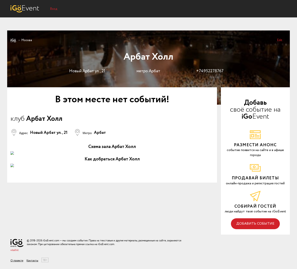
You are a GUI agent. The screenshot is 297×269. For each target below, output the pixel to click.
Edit (279, 40)
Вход (53, 9)
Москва (26, 40)
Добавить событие (255, 223)
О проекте (16, 260)
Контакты (32, 260)
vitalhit (14, 250)
